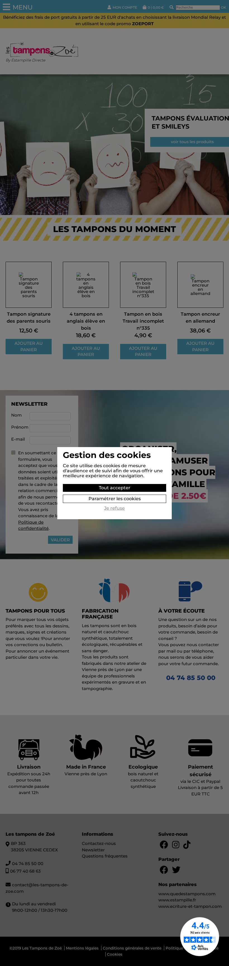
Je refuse (114, 508)
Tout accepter (114, 487)
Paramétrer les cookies (115, 498)
